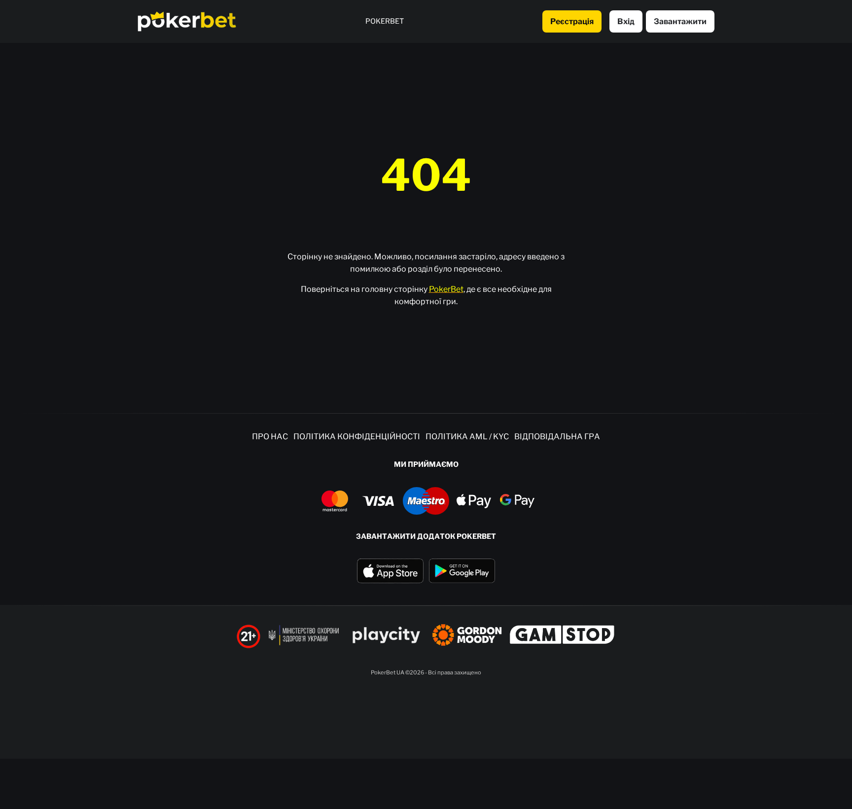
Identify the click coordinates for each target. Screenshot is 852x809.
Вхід (626, 21)
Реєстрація (572, 21)
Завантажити (680, 21)
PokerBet (446, 289)
